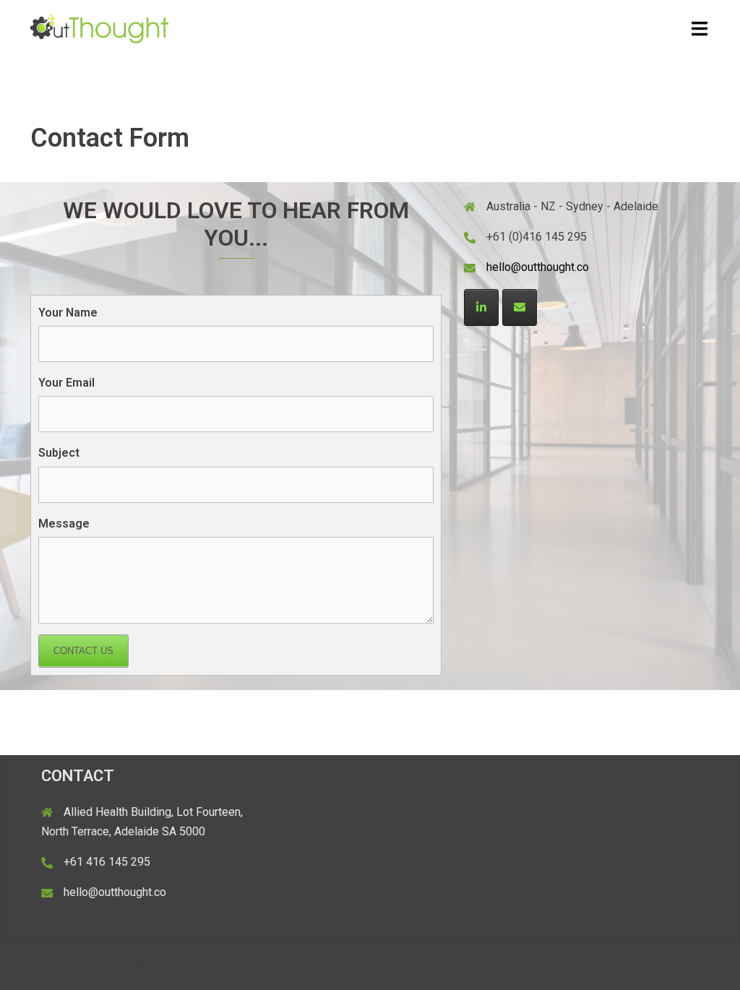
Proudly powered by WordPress (111, 966)
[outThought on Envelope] (519, 307)
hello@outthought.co (537, 267)
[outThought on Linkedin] (481, 307)
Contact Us (83, 650)
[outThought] (99, 28)
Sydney (261, 966)
